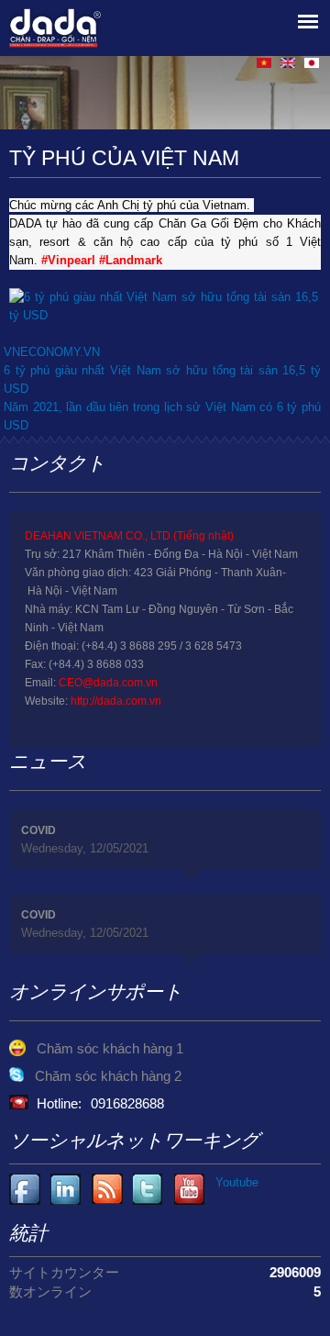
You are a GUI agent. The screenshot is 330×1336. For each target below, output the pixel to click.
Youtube (66, 1190)
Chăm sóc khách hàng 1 (110, 1048)
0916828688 (127, 1103)
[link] (163, 315)
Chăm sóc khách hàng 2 (108, 1076)
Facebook (25, 1190)
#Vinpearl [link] (68, 260)
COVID (38, 830)
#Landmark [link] (130, 260)
